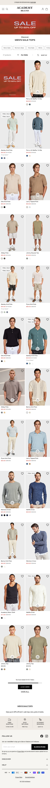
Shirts (40, 48)
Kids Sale (31, 48)
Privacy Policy (20, 751)
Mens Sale (7, 48)
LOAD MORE (25, 687)
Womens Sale (19, 48)
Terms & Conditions (30, 777)
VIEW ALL (25, 692)
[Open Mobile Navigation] (4, 9)
